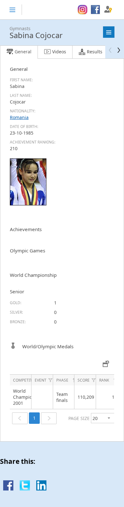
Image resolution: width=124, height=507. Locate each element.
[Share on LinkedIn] (41, 489)
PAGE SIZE (79, 418)
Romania (19, 117)
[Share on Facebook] (8, 489)
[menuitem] (82, 9)
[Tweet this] (25, 489)
